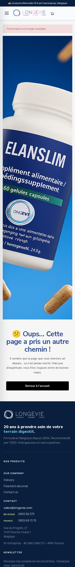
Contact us (11, 492)
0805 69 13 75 (27, 520)
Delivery (9, 480)
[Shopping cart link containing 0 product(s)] (52, 13)
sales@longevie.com (18, 508)
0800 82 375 (26, 514)
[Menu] (7, 13)
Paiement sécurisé (16, 486)
